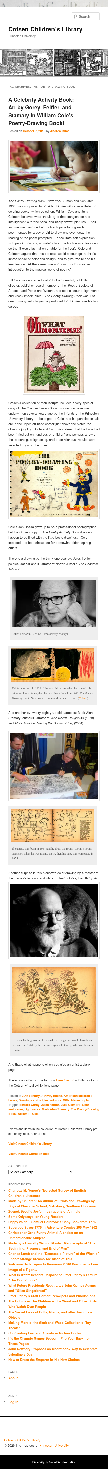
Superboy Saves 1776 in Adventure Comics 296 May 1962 (52, 1227)
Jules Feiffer (50, 1104)
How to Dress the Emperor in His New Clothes (44, 1359)
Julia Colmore (70, 1104)
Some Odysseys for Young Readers (35, 1216)
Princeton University (85, 1429)
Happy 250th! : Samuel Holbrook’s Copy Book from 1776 (52, 1221)
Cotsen (83, 698)
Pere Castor (64, 1080)
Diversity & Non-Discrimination (54, 1462)
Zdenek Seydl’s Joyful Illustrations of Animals (44, 1211)
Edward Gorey (29, 1104)
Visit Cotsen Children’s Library (30, 1143)
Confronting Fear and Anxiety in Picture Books (44, 1333)
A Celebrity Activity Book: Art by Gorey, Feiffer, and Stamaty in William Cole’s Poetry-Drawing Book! (41, 111)
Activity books (51, 1095)
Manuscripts (80, 1100)
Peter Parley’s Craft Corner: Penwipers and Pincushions (51, 1295)
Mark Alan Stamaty (55, 1109)
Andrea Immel (60, 131)
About (13, 1377)
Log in (13, 1401)
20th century (31, 1095)
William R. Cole (28, 1113)
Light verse (32, 1109)
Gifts (66, 1100)
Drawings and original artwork (40, 1100)
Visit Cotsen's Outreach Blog (28, 1153)
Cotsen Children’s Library (45, 29)
